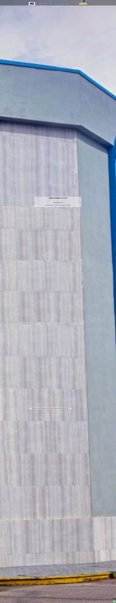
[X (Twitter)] (84, 1)
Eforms (62, 3)
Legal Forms (57, 3)
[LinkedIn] (86, 1)
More (67, 3)
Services (40, 3)
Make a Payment (83, 3)
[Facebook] (82, 1)
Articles (45, 3)
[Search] (76, 3)
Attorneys (51, 3)
